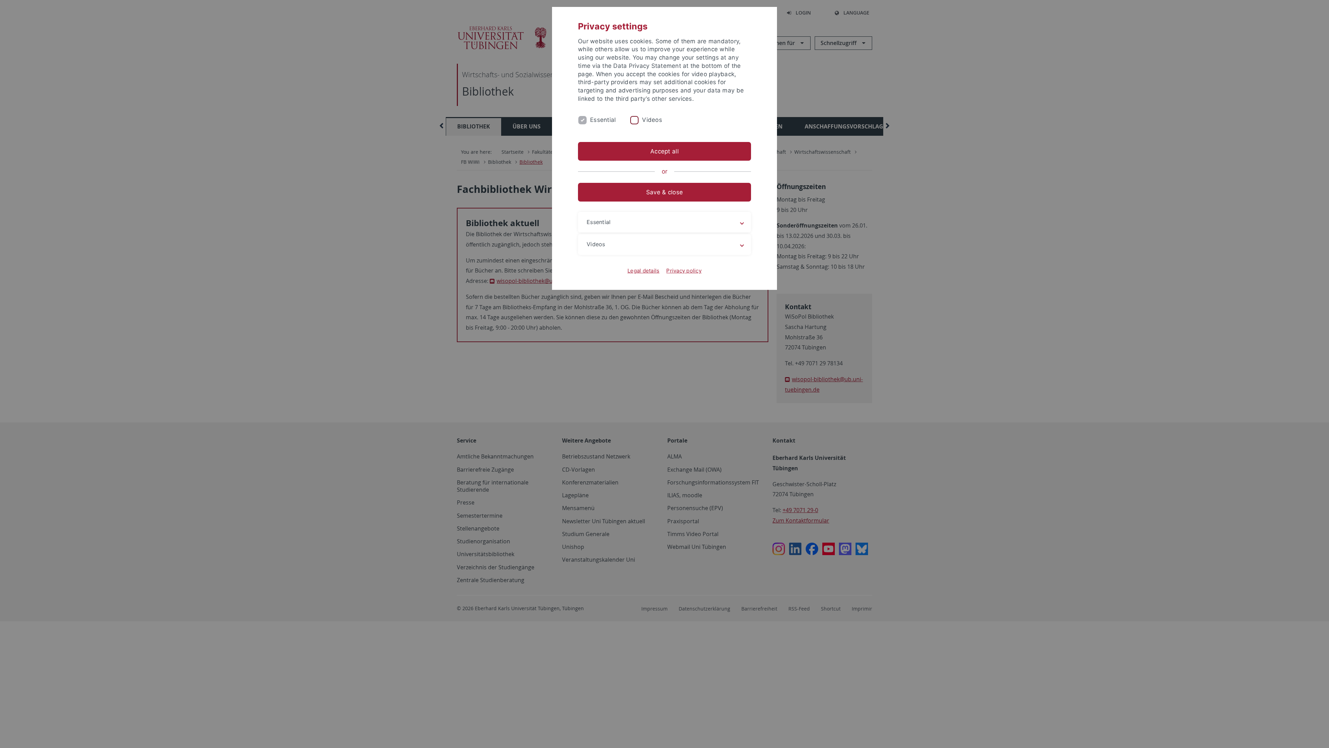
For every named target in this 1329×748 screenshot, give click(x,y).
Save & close (664, 192)
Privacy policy (684, 270)
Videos (652, 119)
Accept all (664, 151)
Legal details (643, 270)
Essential (603, 119)
